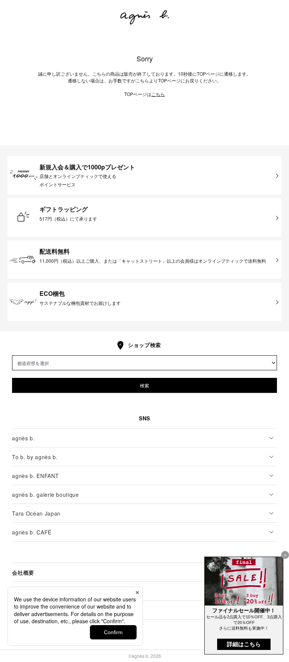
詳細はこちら (244, 644)
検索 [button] (144, 385)
